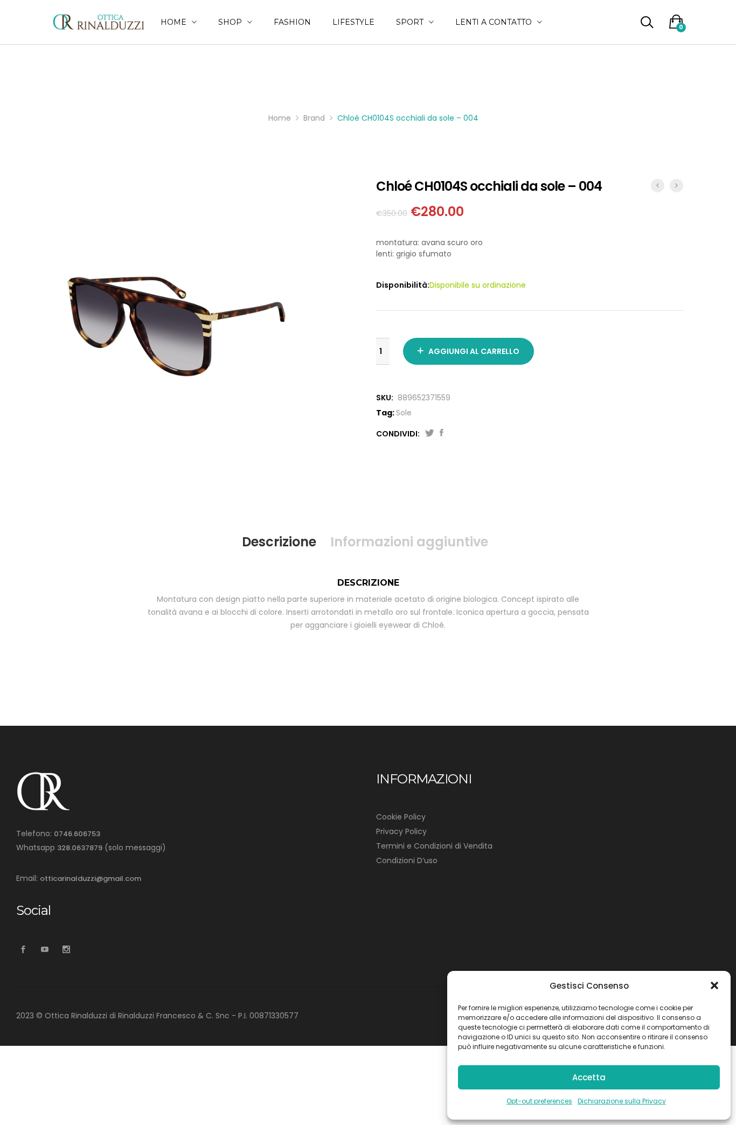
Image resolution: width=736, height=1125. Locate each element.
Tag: (385, 412)
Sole (404, 412)
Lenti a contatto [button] (493, 22)
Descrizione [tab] (279, 542)
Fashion (292, 22)
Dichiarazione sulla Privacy (622, 1101)
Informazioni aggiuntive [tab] (409, 542)
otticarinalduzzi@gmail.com (90, 878)
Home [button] (173, 22)
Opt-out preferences (539, 1101)
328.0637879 (79, 848)
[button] (714, 985)
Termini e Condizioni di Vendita (434, 846)
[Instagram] (66, 949)
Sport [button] (409, 22)
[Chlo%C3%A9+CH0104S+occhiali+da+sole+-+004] (429, 433)
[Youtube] (44, 949)
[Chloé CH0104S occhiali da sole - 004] (441, 433)
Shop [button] (230, 22)
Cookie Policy (401, 816)
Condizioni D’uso (407, 860)
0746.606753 (77, 834)
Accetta (589, 1077)
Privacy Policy (401, 831)
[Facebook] (23, 949)
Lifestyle (353, 22)
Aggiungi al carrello (473, 351)
